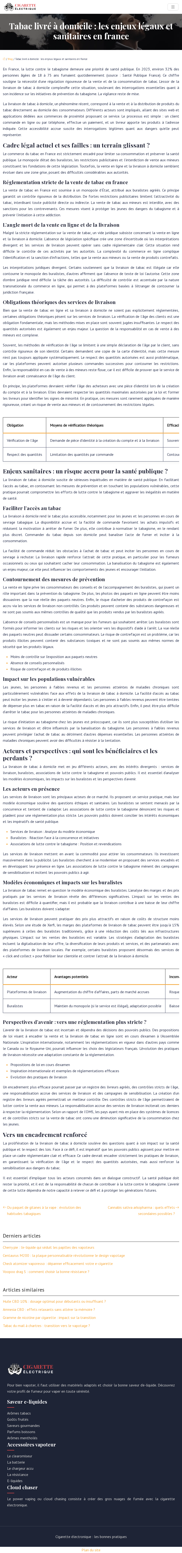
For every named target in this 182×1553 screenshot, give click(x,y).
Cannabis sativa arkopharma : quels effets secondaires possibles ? (141, 1210)
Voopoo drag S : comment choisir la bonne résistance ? (46, 1271)
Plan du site (91, 1550)
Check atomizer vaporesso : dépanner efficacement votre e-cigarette (58, 1263)
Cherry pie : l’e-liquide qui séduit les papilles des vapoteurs (48, 1247)
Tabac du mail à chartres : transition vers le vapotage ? (46, 1325)
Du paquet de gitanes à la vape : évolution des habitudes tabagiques (44, 1210)
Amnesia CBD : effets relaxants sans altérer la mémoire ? (49, 1309)
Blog (10, 59)
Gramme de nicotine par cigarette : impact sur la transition (49, 1317)
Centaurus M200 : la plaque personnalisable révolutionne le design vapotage (64, 1255)
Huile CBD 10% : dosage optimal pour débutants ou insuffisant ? (54, 1301)
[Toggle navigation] (173, 7)
